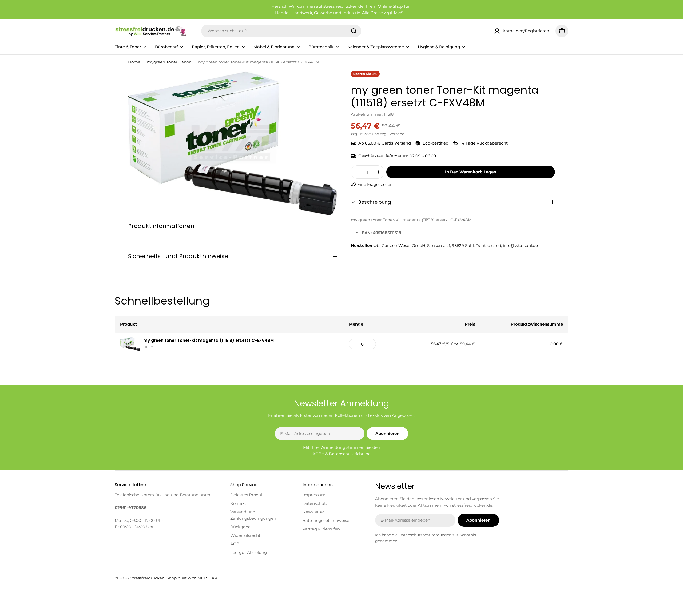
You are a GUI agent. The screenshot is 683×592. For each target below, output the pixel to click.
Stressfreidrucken (147, 578)
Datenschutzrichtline (350, 453)
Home (134, 62)
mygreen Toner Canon (169, 62)
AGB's (318, 453)
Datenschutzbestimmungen (425, 535)
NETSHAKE (209, 578)
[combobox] (281, 31)
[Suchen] (354, 31)
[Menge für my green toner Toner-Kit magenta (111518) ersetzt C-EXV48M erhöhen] (371, 344)
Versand (397, 134)
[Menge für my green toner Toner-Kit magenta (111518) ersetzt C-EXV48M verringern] (353, 344)
